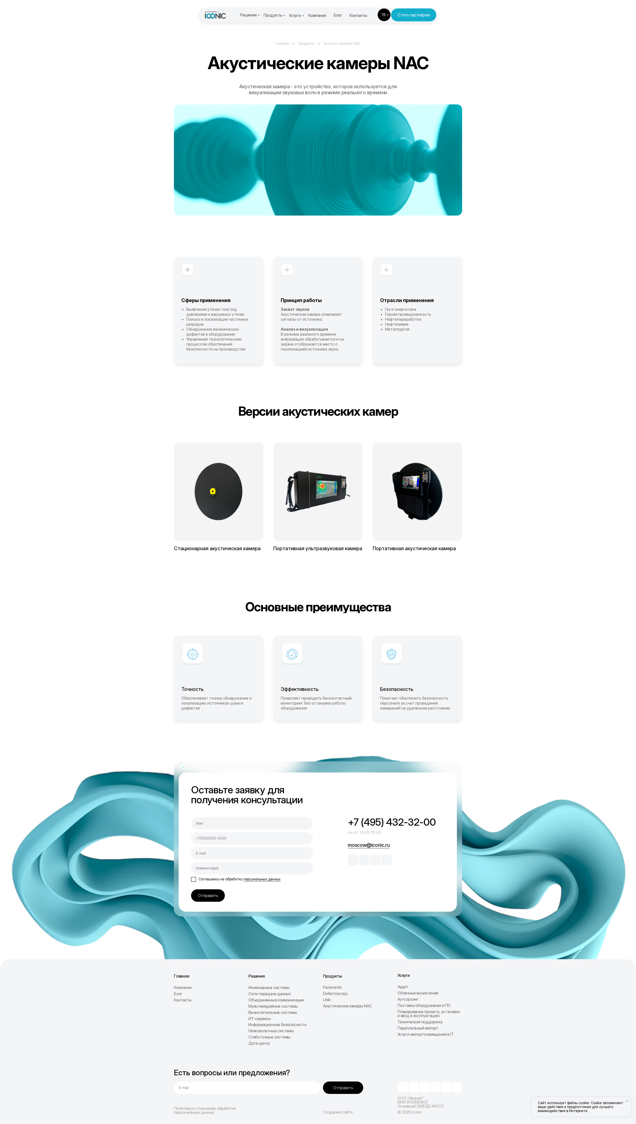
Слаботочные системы (269, 1036)
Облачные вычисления (418, 992)
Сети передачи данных (269, 993)
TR (383, 15)
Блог (338, 15)
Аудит (403, 986)
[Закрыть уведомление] (627, 1100)
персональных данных (261, 879)
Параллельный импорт (418, 1028)
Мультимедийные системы (273, 1006)
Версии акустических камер (318, 411)
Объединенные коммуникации (276, 999)
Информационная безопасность (277, 1024)
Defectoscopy (335, 993)
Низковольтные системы (271, 1030)
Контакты (358, 15)
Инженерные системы (268, 987)
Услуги (295, 15)
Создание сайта (338, 1112)
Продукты (273, 15)
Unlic (327, 999)
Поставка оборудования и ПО (424, 1005)
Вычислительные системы (272, 1012)
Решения (248, 15)
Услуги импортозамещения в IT (426, 1034)
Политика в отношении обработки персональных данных (205, 1110)
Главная (282, 43)
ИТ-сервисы (259, 1018)
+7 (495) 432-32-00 (392, 822)
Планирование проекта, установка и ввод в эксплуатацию (429, 1013)
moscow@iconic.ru (369, 845)
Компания (317, 15)
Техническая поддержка (420, 1021)
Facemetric (332, 987)
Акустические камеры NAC (347, 1005)
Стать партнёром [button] (414, 14)
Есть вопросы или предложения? (232, 1072)
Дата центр (259, 1043)
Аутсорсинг (408, 999)
